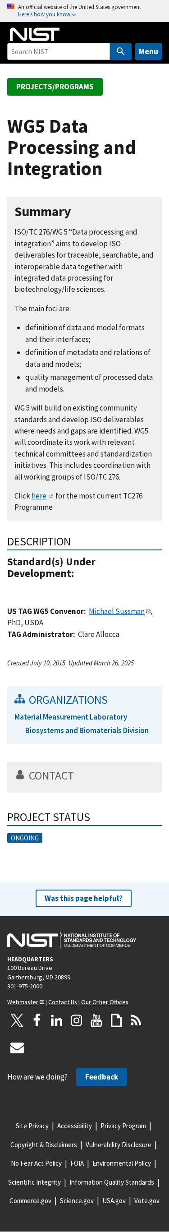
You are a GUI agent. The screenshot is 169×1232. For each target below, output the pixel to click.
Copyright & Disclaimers (43, 1144)
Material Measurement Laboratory (70, 717)
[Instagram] (77, 1020)
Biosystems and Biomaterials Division (87, 730)
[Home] (34, 34)
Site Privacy (32, 1125)
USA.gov (114, 1200)
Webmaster (22, 1002)
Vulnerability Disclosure (118, 1144)
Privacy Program (123, 1125)
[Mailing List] (17, 1047)
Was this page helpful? (84, 898)
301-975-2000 (24, 986)
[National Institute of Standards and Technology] (71, 940)
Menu (148, 51)
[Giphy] (116, 1020)
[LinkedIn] (57, 1020)
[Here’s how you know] (84, 11)
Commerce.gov (30, 1200)
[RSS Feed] (136, 1020)
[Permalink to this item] (78, 211)
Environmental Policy (121, 1163)
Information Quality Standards (111, 1182)
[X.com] (17, 1020)
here (39, 496)
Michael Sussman (117, 611)
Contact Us (62, 1002)
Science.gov (77, 1200)
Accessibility (74, 1125)
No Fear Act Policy (36, 1163)
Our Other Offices (104, 1002)
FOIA (77, 1163)
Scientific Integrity (34, 1182)
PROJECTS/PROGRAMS (55, 87)
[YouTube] (96, 1020)
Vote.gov (147, 1200)
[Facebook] (37, 1020)
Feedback (101, 1077)
